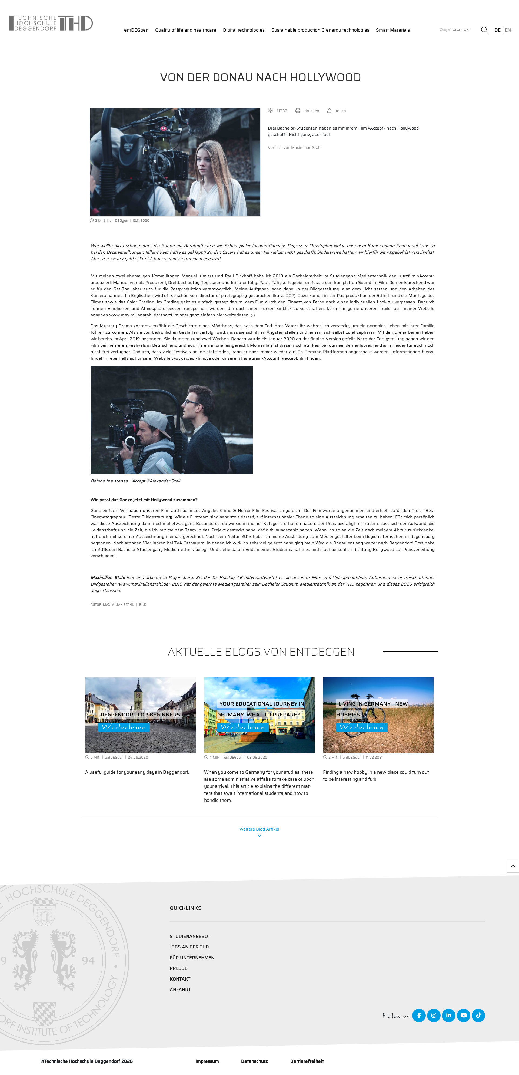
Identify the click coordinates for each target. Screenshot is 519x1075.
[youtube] (463, 1015)
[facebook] (419, 1015)
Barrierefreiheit (307, 1061)
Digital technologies (244, 30)
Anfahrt (180, 989)
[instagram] (434, 1015)
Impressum (207, 1061)
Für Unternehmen (192, 957)
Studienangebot (190, 936)
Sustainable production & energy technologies (320, 30)
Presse (178, 968)
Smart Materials (393, 30)
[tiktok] (478, 1015)
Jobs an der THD (189, 947)
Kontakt (180, 979)
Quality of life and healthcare (185, 30)
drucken (311, 111)
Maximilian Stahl (306, 147)
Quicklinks (186, 908)
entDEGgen (136, 30)
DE (498, 30)
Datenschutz (254, 1061)
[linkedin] (448, 1015)
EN (508, 30)
